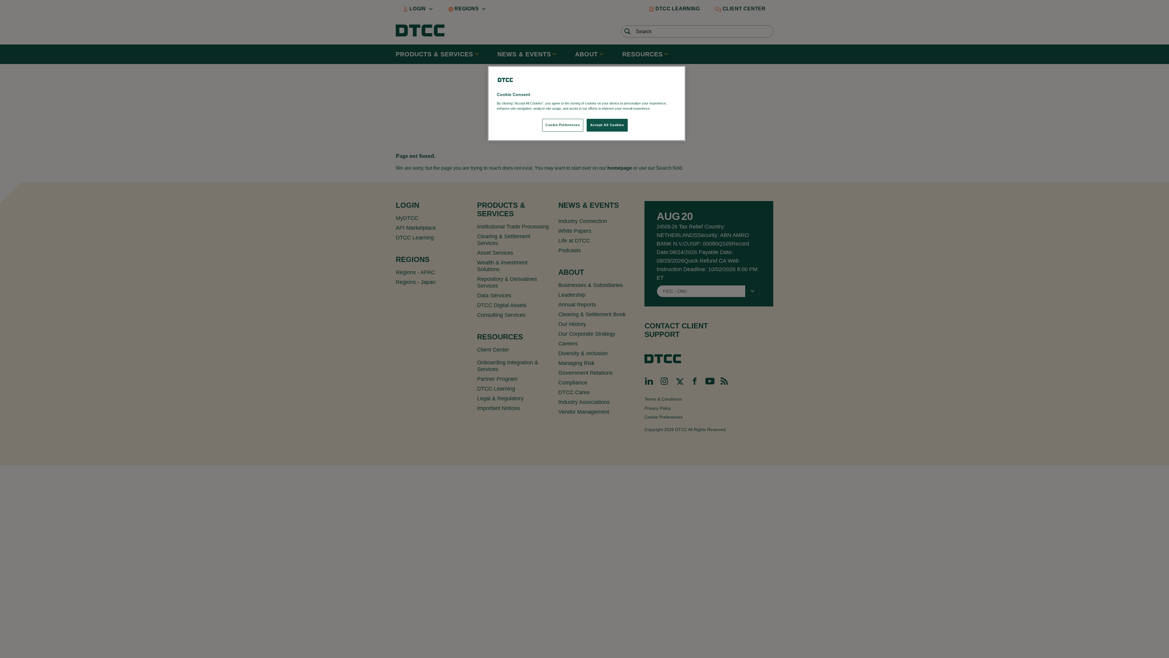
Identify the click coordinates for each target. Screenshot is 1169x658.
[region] (587, 103)
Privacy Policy (664, 108)
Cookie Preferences (563, 125)
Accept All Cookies (607, 125)
